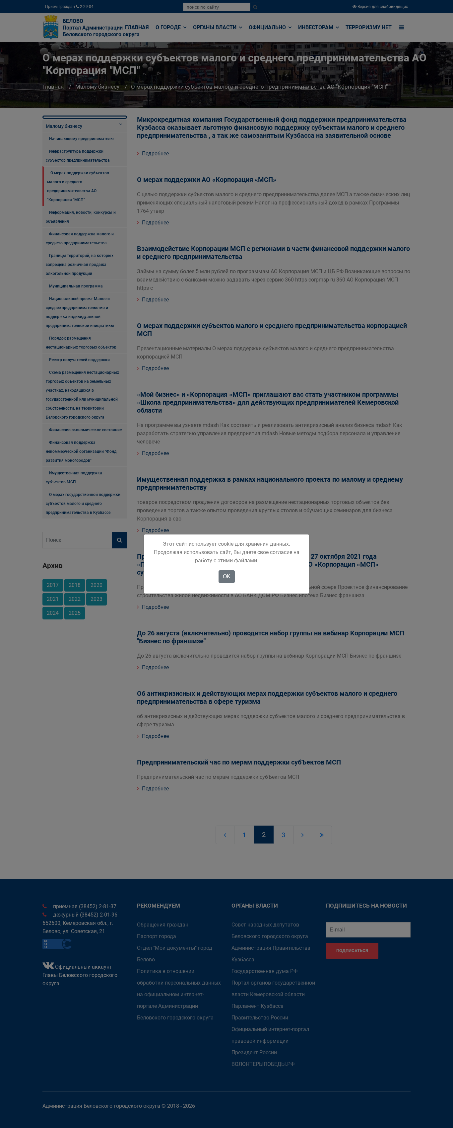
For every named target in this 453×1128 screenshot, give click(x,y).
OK (226, 576)
